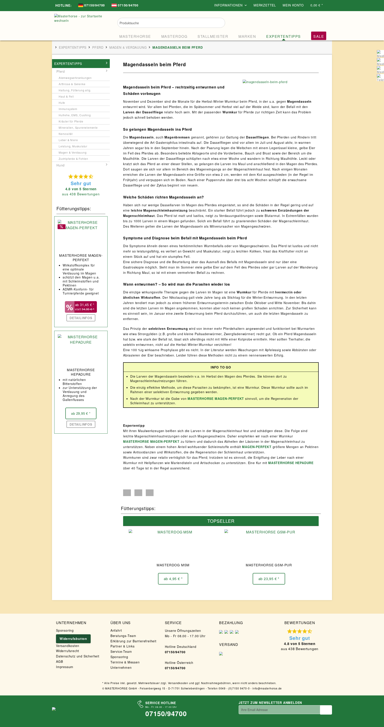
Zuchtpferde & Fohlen (73, 158)
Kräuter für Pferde (71, 121)
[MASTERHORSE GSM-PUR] (268, 545)
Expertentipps (68, 63)
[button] (127, 492)
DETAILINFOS (81, 318)
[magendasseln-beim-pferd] (279, 81)
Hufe (62, 102)
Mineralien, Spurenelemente (78, 127)
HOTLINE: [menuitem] (63, 5)
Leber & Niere (68, 140)
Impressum (64, 667)
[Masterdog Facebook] (380, 61)
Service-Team (121, 651)
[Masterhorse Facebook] (380, 53)
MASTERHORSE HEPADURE (81, 372)
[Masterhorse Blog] (380, 69)
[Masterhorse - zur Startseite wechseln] (79, 25)
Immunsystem (68, 109)
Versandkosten (67, 645)
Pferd (60, 71)
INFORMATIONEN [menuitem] (229, 5)
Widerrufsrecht (67, 651)
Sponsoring (65, 630)
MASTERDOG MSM (173, 565)
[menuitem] (91, 5)
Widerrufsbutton (73, 638)
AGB (59, 661)
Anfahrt (116, 630)
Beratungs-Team (123, 635)
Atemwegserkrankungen (75, 78)
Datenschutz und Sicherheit (77, 656)
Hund (60, 165)
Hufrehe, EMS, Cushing (75, 115)
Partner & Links (122, 646)
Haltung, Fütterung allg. (75, 90)
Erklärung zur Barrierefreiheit (133, 641)
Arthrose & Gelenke (72, 84)
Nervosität (66, 134)
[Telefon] (380, 77)
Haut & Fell (66, 96)
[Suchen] (219, 22)
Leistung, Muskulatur (73, 146)
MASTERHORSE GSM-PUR (269, 565)
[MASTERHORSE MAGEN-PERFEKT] (81, 235)
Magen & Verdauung (73, 152)
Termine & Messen (125, 662)
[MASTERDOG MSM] (173, 545)
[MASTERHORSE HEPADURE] (81, 349)
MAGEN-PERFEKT (256, 447)
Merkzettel (265, 5)
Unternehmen (121, 667)
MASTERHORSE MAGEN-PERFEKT (80, 257)
